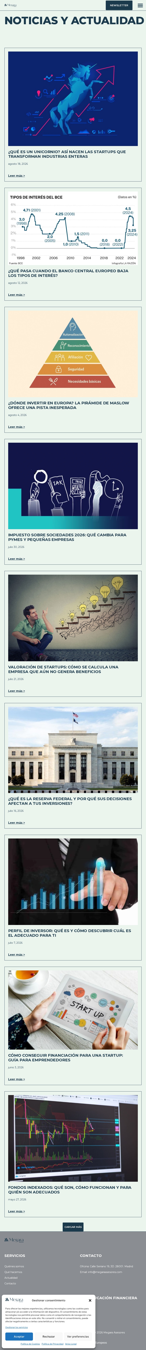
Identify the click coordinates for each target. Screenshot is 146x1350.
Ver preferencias (78, 1336)
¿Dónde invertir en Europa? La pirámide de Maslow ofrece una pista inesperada (68, 405)
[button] (90, 1300)
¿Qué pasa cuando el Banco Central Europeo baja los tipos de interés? (68, 273)
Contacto (10, 1283)
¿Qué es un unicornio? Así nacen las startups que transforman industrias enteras (67, 154)
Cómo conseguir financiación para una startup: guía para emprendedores (65, 1057)
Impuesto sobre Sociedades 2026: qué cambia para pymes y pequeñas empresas (67, 537)
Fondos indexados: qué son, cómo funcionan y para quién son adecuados (70, 1190)
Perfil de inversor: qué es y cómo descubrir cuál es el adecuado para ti (69, 933)
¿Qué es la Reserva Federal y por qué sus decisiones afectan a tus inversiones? (70, 801)
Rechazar (49, 1336)
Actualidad (10, 1277)
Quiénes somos (14, 1266)
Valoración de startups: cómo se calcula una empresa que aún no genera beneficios (63, 669)
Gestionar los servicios (16, 1327)
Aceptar (19, 1336)
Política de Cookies (30, 1344)
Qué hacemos (13, 1272)
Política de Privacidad (52, 1344)
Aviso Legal (71, 1344)
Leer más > (16, 175)
